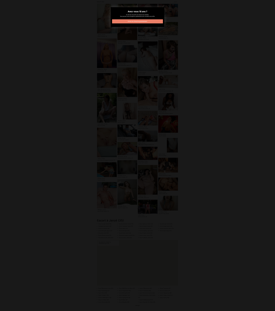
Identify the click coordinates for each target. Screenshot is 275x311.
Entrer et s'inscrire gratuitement (137, 21)
